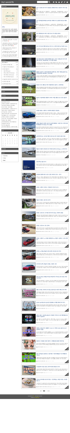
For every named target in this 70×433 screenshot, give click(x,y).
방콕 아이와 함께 (6, 113)
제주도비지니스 (14, 108)
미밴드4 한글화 (6, 116)
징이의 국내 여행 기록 (41, 39)
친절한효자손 (37, 397)
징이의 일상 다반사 (41, 167)
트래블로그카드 (6, 115)
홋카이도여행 (14, 126)
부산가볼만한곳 (13, 121)
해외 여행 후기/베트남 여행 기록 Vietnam (45, 142)
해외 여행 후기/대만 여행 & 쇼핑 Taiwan (45, 386)
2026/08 (10, 133)
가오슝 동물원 (10, 118)
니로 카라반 (5, 107)
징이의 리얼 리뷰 (40, 284)
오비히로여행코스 (6, 108)
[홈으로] (53, 2)
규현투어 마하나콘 (6, 123)
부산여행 (10, 107)
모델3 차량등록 (12, 110)
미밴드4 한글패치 (6, 103)
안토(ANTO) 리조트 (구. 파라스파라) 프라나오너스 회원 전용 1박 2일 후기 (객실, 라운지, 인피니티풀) (10, 44)
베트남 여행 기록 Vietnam (10, 72)
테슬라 (9, 120)
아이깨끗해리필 (6, 121)
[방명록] (59, 2)
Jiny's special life (7, 2)
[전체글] (56, 2)
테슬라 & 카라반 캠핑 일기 (42, 90)
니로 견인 (4, 118)
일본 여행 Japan (10, 71)
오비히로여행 (12, 115)
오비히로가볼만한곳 (7, 126)
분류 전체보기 (10, 62)
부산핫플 (12, 105)
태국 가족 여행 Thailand (10, 76)
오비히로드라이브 (6, 102)
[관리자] (64, 2)
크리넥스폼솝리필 (6, 125)
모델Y (16, 118)
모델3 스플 (5, 120)
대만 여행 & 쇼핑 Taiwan (10, 74)
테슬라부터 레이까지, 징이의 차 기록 (44, 116)
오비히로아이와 (14, 113)
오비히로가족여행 (6, 105)
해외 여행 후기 (10, 69)
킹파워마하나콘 (14, 103)
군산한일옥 (12, 116)
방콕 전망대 (5, 110)
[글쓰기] (61, 2)
